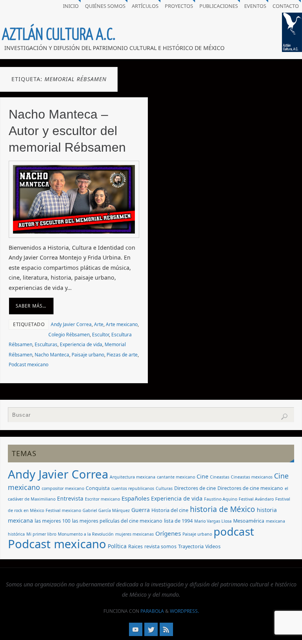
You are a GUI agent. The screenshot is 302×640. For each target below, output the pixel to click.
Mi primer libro (41, 534)
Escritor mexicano (102, 499)
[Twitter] (151, 629)
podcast (234, 531)
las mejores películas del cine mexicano (117, 521)
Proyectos (179, 5)
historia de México (222, 509)
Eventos (255, 5)
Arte (98, 324)
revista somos (160, 546)
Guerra (140, 510)
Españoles (135, 498)
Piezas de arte (122, 354)
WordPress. (184, 611)
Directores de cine (195, 488)
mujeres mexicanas (134, 534)
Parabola (152, 611)
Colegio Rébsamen (69, 334)
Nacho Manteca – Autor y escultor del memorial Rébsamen (67, 130)
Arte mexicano (122, 324)
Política (117, 546)
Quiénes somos (105, 5)
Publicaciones (218, 5)
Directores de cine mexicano (250, 488)
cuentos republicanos (132, 488)
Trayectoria (191, 546)
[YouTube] (135, 629)
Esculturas (46, 344)
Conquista (98, 488)
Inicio (71, 5)
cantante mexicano (176, 477)
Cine (202, 476)
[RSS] (166, 629)
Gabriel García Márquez (106, 510)
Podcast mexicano (28, 364)
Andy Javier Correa (71, 324)
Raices (135, 546)
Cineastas (219, 477)
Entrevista (70, 498)
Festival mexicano (63, 510)
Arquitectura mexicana (132, 477)
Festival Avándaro (256, 499)
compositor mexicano (63, 488)
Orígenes (168, 533)
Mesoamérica (248, 521)
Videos (213, 546)
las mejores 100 (52, 521)
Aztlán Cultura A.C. (59, 34)
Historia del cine (169, 510)
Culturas (164, 488)
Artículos (145, 5)
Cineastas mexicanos (252, 477)
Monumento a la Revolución (86, 534)
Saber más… (31, 306)
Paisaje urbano (88, 354)
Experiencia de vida (81, 344)
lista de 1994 (178, 521)
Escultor (100, 334)
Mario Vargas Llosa (213, 521)
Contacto (286, 5)
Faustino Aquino (220, 499)
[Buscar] (284, 417)
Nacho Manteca (52, 354)
